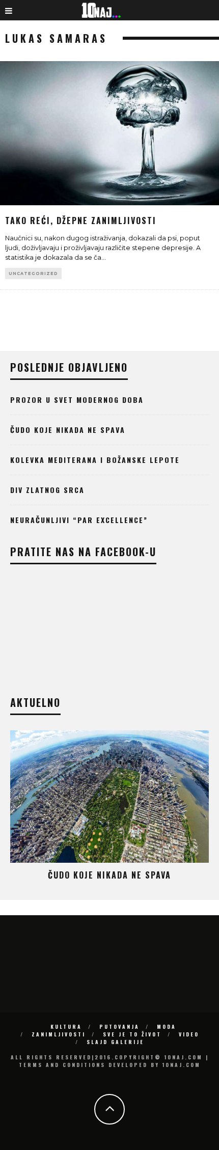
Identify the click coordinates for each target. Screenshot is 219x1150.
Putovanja (119, 1026)
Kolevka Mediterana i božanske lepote (95, 459)
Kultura (66, 1026)
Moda (166, 1026)
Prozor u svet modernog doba (77, 399)
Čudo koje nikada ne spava (67, 429)
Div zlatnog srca (47, 489)
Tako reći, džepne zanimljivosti (80, 220)
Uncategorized (33, 273)
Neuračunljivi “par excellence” (79, 519)
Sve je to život (132, 1034)
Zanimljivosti (59, 1034)
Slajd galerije (115, 1042)
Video (189, 1034)
